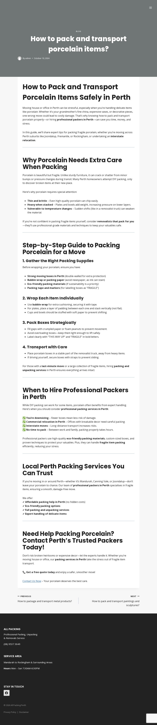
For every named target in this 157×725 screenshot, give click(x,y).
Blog (78, 31)
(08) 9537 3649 (12, 644)
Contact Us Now (32, 581)
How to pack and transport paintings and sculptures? (115, 601)
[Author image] (19, 58)
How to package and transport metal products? (45, 599)
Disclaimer (24, 712)
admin (28, 58)
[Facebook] (7, 693)
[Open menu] (150, 7)
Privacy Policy (10, 712)
